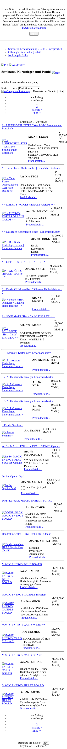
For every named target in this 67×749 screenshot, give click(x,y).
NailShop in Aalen (18, 55)
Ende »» (37, 112)
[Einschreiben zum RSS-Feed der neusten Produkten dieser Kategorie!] (56, 71)
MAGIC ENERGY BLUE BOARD (22, 564)
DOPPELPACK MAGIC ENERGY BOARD (27, 500)
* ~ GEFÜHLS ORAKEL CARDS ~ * (23, 262)
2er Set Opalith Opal (13, 476)
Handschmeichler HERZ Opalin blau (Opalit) (26, 533)
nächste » (37, 109)
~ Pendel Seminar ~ (12, 425)
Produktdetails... (37, 160)
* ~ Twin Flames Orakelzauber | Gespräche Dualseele (31, 168)
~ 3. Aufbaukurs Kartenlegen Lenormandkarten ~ (29, 401)
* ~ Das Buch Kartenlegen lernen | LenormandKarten (31, 231)
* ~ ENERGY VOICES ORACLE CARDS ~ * (28, 204)
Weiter (34, 34)
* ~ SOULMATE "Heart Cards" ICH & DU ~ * (28, 316)
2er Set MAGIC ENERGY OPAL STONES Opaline (31, 446)
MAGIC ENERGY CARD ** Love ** (23, 624)
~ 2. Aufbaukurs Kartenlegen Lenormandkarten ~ (29, 377)
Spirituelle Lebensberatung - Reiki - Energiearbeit (35, 49)
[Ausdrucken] (17, 64)
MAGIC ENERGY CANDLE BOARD (24, 594)
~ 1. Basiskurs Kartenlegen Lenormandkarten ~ (27, 352)
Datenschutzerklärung (34, 27)
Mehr (34, 37)
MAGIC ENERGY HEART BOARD (23, 685)
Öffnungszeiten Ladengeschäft (24, 52)
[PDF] (5, 64)
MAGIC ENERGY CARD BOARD (22, 655)
